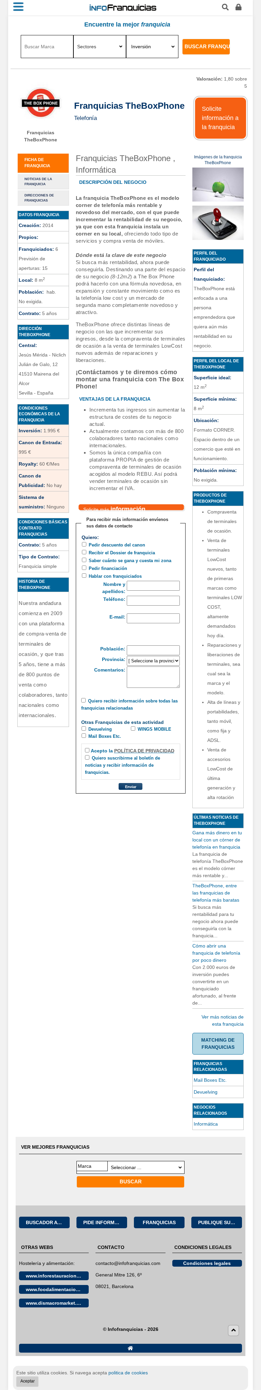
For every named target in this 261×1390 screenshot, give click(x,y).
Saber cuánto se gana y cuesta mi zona (130, 560)
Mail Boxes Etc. (104, 736)
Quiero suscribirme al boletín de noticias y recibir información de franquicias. (122, 765)
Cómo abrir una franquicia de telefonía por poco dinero (216, 953)
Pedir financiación (108, 568)
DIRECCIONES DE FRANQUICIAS (39, 197)
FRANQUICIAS (159, 1222)
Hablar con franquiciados (115, 576)
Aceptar (27, 1381)
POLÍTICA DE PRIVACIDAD (144, 750)
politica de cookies (128, 1372)
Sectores (86, 46)
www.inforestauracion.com (57, 1276)
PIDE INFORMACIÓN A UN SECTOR (105, 1222)
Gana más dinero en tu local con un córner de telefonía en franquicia (217, 840)
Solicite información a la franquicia (220, 118)
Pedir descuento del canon (117, 545)
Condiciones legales (207, 1263)
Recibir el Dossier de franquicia (122, 553)
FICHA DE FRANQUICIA (37, 162)
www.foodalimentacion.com (57, 1289)
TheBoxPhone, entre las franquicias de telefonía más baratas (215, 893)
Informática (206, 1124)
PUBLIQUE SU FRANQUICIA (220, 1222)
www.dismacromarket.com (56, 1303)
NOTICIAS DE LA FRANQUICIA (38, 181)
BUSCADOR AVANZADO (48, 1222)
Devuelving (100, 729)
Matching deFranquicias (217, 1043)
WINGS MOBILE (154, 729)
